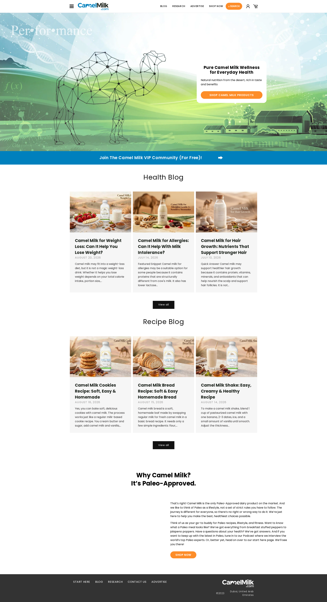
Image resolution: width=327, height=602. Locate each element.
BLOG (99, 582)
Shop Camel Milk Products (231, 95)
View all (163, 304)
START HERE (81, 582)
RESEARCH (115, 582)
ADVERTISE (159, 582)
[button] (71, 6)
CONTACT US (137, 582)
